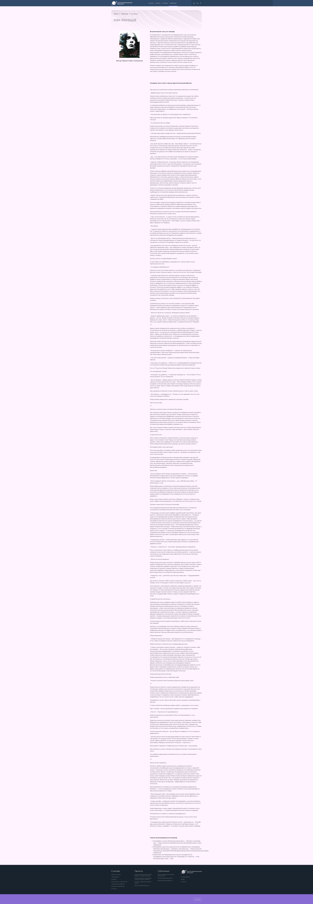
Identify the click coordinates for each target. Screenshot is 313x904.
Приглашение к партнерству (119, 881)
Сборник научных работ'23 (165, 880)
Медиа (183, 879)
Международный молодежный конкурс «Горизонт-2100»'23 (142, 879)
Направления (115, 877)
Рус (194, 3)
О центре (151, 3)
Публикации (173, 3)
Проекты (158, 3)
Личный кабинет (185, 877)
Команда (113, 879)
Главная (116, 14)
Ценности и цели (116, 874)
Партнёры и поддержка (117, 884)
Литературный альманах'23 (165, 878)
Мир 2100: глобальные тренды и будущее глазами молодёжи (143, 875)
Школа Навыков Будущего (141, 885)
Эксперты (165, 3)
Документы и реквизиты (117, 886)
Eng (197, 3)
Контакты (114, 888)
